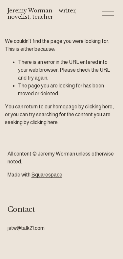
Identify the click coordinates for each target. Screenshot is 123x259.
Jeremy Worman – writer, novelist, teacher (42, 13)
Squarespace (46, 174)
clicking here (99, 106)
